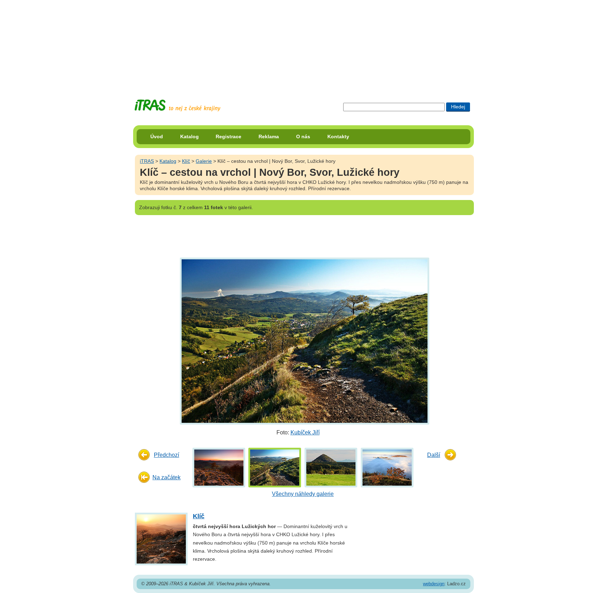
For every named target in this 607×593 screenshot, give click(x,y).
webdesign (433, 583)
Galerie (204, 161)
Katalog (189, 136)
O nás (303, 136)
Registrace (228, 136)
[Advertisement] (303, 44)
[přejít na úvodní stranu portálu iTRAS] (177, 105)
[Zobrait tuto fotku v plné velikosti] (219, 467)
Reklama (269, 136)
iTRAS (147, 161)
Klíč (186, 161)
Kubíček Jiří (305, 432)
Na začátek (166, 477)
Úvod (156, 136)
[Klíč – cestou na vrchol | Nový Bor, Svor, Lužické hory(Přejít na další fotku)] (303, 341)
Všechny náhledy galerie (303, 494)
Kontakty (338, 136)
